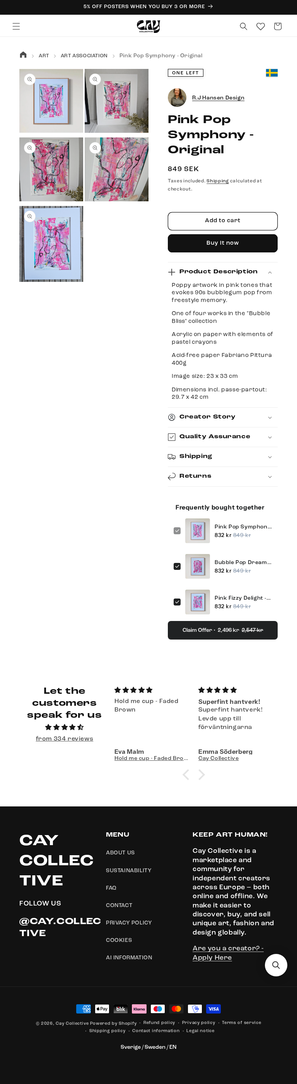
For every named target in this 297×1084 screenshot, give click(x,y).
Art (44, 55)
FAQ (111, 888)
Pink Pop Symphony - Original (243, 527)
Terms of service (241, 1023)
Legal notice (200, 1031)
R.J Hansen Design (218, 98)
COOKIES (119, 940)
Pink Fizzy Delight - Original (243, 598)
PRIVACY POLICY (129, 923)
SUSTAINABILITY (129, 870)
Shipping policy (107, 1031)
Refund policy (159, 1023)
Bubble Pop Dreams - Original (243, 562)
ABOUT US (120, 853)
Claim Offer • (223, 630)
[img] (64, 728)
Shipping (218, 181)
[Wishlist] (260, 26)
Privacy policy (198, 1023)
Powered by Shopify (113, 1024)
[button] (16, 26)
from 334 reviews (65, 739)
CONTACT (119, 905)
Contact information (155, 1031)
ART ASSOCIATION (84, 55)
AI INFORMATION (129, 958)
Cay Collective (72, 1024)
